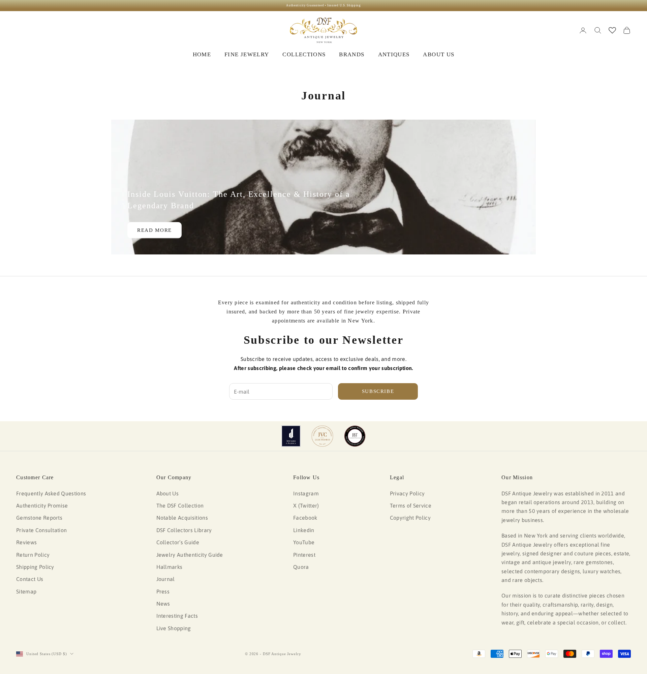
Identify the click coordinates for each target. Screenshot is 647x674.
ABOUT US (438, 54)
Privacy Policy (407, 493)
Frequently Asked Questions (51, 493)
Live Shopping (173, 628)
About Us (167, 493)
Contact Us (29, 579)
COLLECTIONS (304, 54)
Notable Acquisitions (182, 518)
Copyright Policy (410, 518)
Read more (154, 230)
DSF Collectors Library (184, 530)
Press (163, 591)
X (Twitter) (306, 505)
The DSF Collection (180, 505)
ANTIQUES (394, 54)
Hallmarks (169, 567)
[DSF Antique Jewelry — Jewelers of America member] (291, 436)
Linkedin (303, 530)
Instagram (306, 493)
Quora (301, 567)
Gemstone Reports (39, 518)
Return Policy (33, 555)
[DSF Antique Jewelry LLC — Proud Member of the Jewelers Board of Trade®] (355, 436)
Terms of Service (410, 505)
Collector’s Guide (177, 542)
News (163, 604)
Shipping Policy (35, 567)
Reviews (26, 542)
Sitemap (26, 591)
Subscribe (378, 391)
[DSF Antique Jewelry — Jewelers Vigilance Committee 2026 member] (322, 436)
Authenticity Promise (42, 505)
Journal (165, 579)
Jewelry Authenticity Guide (189, 555)
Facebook (305, 518)
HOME (202, 54)
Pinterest (304, 555)
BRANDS (351, 54)
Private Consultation (41, 530)
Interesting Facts (177, 616)
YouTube (303, 542)
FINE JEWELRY (246, 54)
